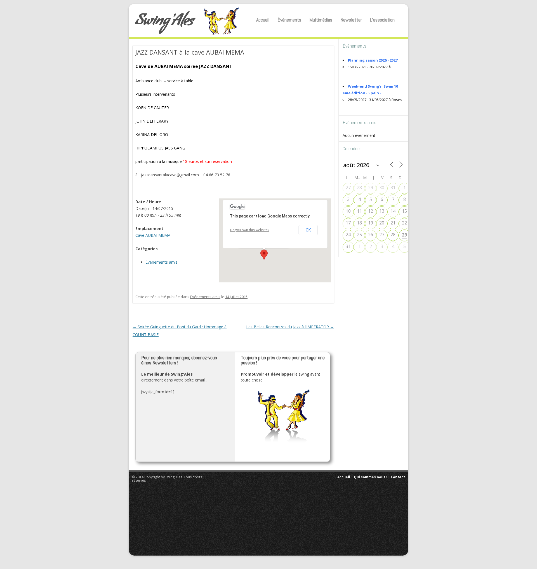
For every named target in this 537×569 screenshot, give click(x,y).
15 (404, 211)
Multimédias (320, 20)
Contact (398, 477)
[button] (264, 254)
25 (359, 234)
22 (404, 223)
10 (348, 211)
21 (392, 223)
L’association (382, 20)
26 (370, 234)
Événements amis (161, 262)
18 (359, 223)
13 (381, 211)
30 (381, 187)
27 (348, 187)
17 (348, 223)
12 (370, 211)
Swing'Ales (164, 22)
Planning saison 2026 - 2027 (372, 60)
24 (348, 234)
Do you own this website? (249, 230)
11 (359, 211)
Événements (289, 20)
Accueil (262, 20)
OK (308, 230)
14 (392, 211)
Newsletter (351, 20)
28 (359, 187)
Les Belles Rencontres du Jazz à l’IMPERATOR (290, 326)
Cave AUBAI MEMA (152, 235)
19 (370, 223)
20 (381, 223)
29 (370, 187)
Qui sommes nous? (370, 477)
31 (392, 187)
